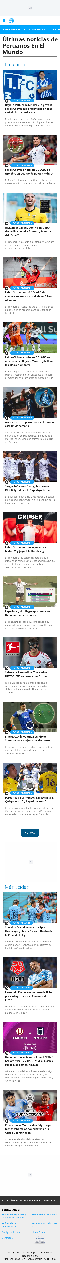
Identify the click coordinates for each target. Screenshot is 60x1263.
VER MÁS (30, 832)
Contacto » (7, 1237)
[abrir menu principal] (4, 20)
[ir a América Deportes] (11, 20)
